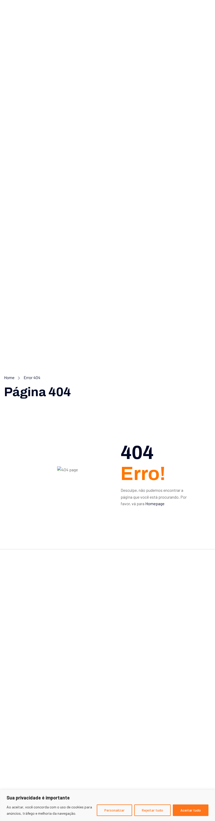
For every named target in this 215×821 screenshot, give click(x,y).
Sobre (13, 720)
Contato (16, 731)
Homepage (154, 503)
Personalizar (114, 810)
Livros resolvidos (24, 688)
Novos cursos (21, 678)
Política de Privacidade (29, 752)
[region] (107, 805)
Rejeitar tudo (152, 810)
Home (9, 377)
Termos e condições (27, 741)
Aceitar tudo (190, 810)
